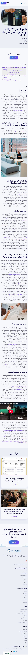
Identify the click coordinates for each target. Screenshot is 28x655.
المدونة (25, 595)
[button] (8, 3)
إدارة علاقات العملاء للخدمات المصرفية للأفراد (15, 441)
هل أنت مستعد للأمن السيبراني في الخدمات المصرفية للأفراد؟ (14, 76)
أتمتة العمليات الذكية (12, 74)
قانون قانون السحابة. (12, 344)
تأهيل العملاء (12, 229)
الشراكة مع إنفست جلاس (21, 613)
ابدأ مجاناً (3, 2)
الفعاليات (25, 602)
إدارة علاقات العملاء (23, 631)
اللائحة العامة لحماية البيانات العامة (15, 294)
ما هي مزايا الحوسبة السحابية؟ (14, 80)
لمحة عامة (25, 629)
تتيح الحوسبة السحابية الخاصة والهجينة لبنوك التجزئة (13, 430)
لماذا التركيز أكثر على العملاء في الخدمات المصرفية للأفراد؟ (14, 71)
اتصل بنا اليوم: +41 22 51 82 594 (19, 646)
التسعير (25, 571)
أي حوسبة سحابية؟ (7, 79)
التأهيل (25, 638)
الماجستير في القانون (22, 622)
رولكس (25, 128)
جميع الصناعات (24, 573)
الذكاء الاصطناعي (22, 194)
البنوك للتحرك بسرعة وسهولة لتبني (19, 386)
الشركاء (25, 615)
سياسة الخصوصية (23, 618)
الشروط (25, 620)
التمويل (5, 364)
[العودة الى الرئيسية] (24, 3)
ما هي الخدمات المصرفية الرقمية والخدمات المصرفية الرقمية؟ (14, 68)
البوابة (25, 642)
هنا (23, 439)
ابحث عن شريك (23, 611)
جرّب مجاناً (14, 57)
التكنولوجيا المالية (19, 283)
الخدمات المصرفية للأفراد (18, 110)
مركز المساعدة (23, 609)
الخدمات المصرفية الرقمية (18, 131)
